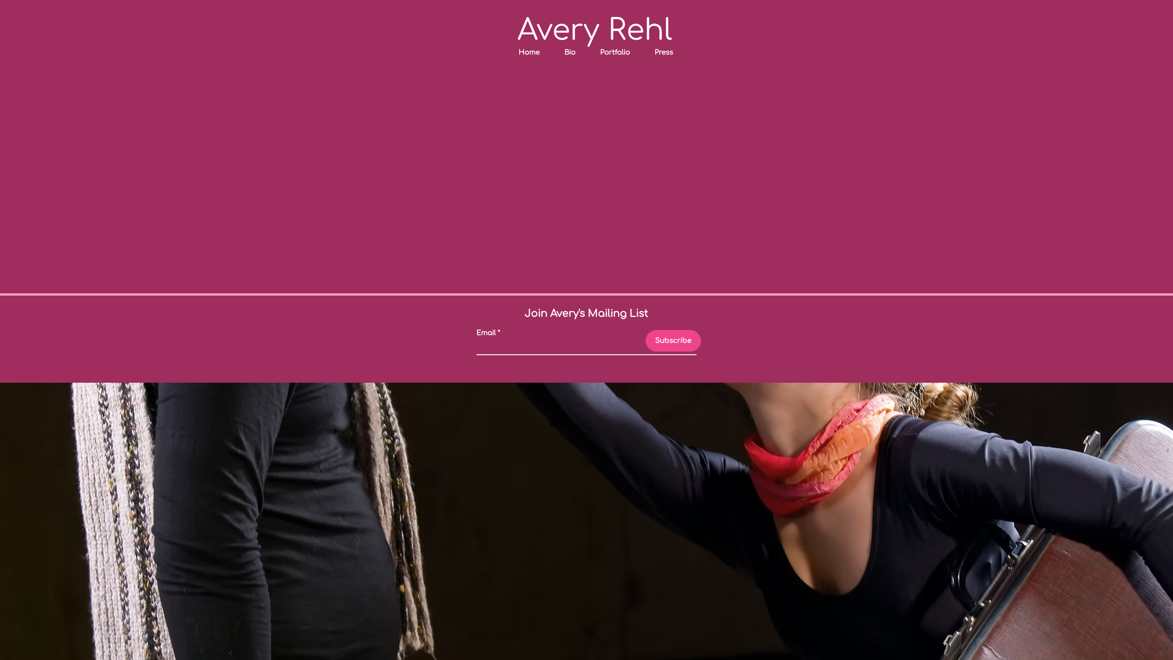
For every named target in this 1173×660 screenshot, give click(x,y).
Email (486, 333)
